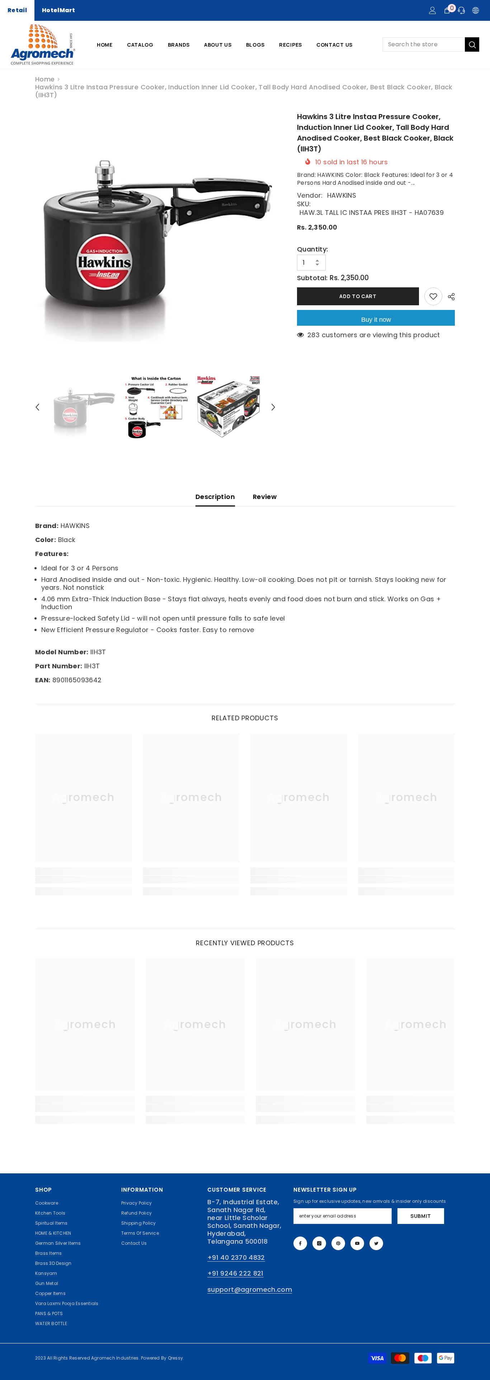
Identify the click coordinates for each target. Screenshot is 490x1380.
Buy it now (376, 319)
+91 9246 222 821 (235, 1273)
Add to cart (358, 296)
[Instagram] (319, 1243)
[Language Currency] (475, 10)
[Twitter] (376, 1243)
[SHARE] (448, 296)
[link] (83, 880)
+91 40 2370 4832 (236, 1257)
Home (45, 79)
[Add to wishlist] (433, 296)
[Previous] (37, 407)
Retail (17, 10)
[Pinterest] (338, 1243)
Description (215, 496)
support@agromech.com (249, 1289)
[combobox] (423, 44)
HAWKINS (342, 195)
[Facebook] (300, 1243)
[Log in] (432, 10)
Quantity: (312, 249)
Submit (420, 1215)
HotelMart (58, 10)
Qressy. (176, 1358)
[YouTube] (357, 1243)
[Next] (273, 407)
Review (265, 496)
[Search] (430, 44)
